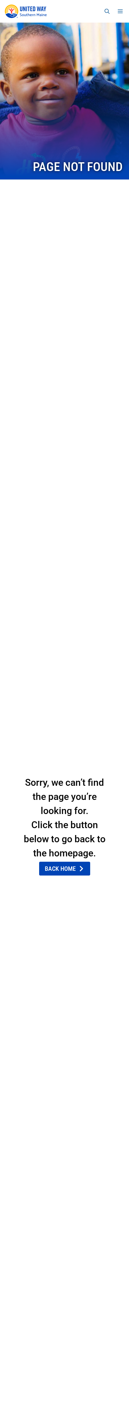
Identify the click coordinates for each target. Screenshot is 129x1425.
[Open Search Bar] (107, 11)
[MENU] (121, 11)
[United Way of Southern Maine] (26, 11)
